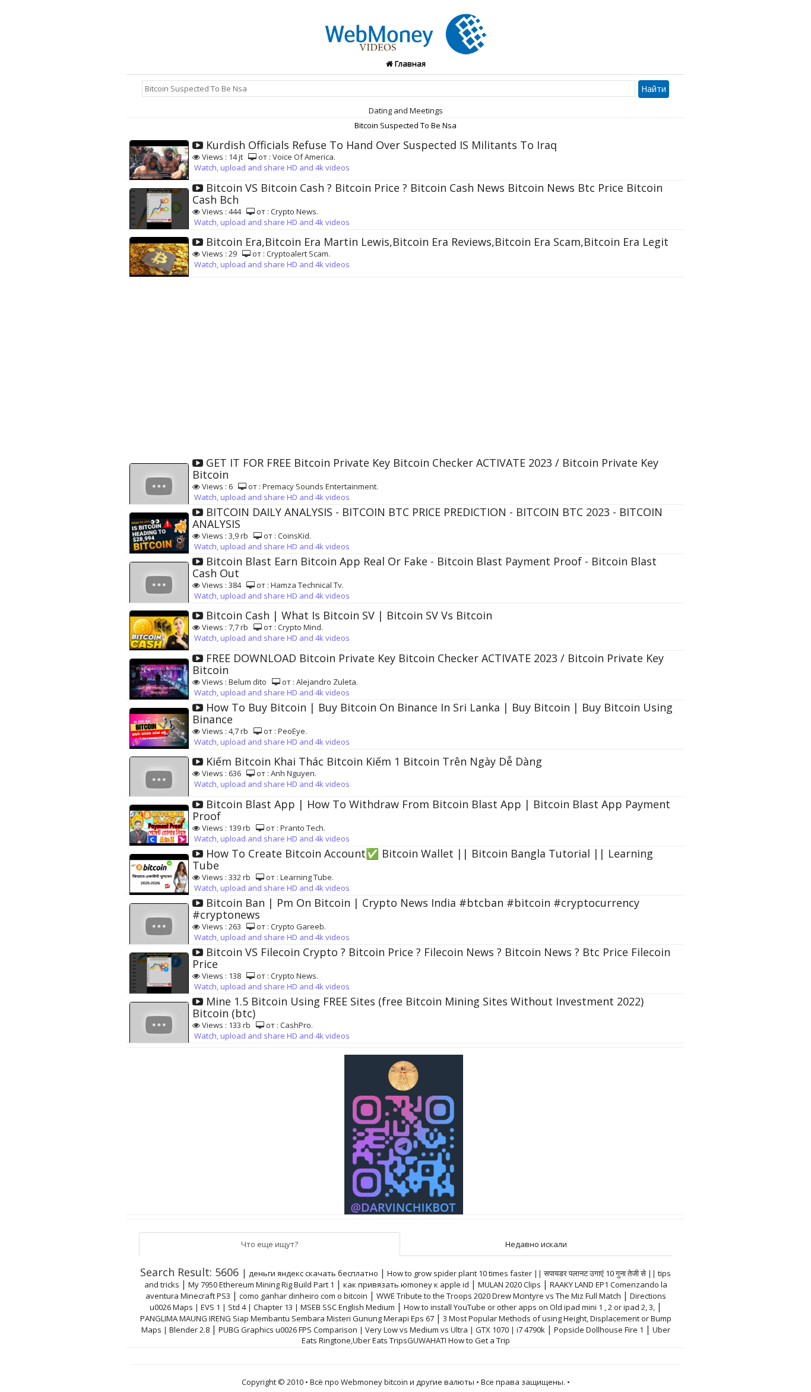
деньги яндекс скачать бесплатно (313, 1273)
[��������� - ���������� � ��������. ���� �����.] (405, 1130)
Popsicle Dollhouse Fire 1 (599, 1329)
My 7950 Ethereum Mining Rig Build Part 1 (261, 1284)
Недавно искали (536, 1244)
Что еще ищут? (269, 1244)
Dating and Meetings (406, 110)
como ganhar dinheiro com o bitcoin (303, 1295)
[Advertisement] (405, 366)
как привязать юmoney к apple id (406, 1284)
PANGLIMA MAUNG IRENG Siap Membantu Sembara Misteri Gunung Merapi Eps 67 (287, 1318)
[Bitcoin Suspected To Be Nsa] (406, 27)
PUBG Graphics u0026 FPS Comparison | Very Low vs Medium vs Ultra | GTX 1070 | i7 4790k (381, 1329)
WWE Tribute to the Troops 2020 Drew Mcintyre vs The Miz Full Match (498, 1295)
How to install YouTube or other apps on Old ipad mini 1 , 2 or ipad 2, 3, (529, 1307)
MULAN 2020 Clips (509, 1284)
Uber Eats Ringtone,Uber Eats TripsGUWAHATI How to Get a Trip (486, 1335)
